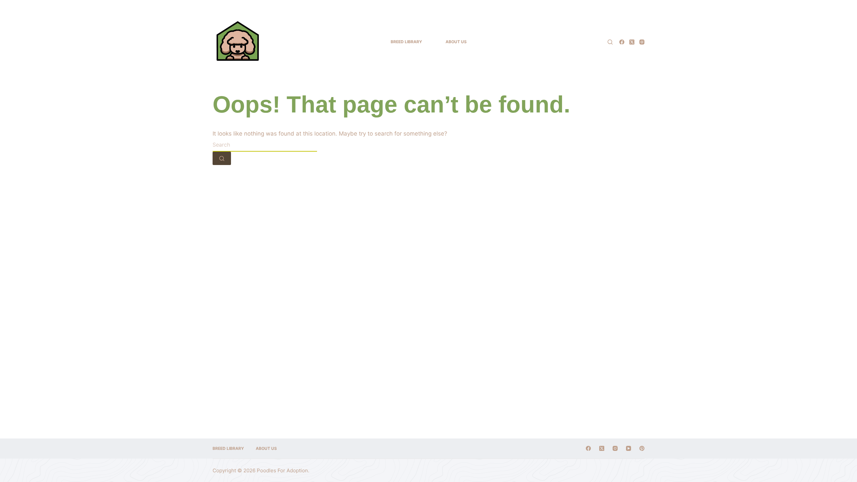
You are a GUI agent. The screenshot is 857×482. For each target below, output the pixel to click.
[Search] (610, 42)
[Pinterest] (641, 448)
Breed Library (406, 41)
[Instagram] (641, 42)
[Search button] (222, 158)
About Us (456, 41)
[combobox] (265, 145)
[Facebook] (621, 42)
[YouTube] (628, 448)
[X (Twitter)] (631, 42)
